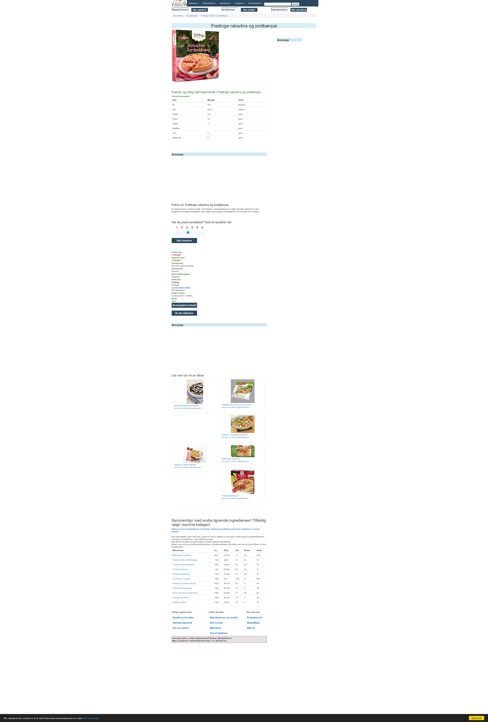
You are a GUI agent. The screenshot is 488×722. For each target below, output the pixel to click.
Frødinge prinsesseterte (182, 588)
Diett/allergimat (209, 3)
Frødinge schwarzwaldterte (183, 564)
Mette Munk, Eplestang (182, 555)
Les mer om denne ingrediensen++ (188, 408)
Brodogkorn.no (254, 617)
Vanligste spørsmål (182, 622)
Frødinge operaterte (181, 597)
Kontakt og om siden (183, 617)
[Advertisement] (219, 175)
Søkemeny (193, 3)
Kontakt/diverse (254, 3)
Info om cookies (181, 627)
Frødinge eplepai (179, 602)
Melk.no (251, 627)
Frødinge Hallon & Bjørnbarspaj (185, 560)
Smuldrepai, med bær (181, 578)
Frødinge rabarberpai (181, 574)
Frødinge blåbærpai (180, 569)
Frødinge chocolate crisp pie (184, 583)
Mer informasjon (91, 718)
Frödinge (175, 282)
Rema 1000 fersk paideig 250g (185, 592)
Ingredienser (225, 3)
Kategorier (239, 3)
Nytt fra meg (216, 622)
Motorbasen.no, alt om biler (224, 617)
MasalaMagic (253, 622)
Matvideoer (215, 627)
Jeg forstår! (476, 718)
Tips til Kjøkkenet (219, 632)
